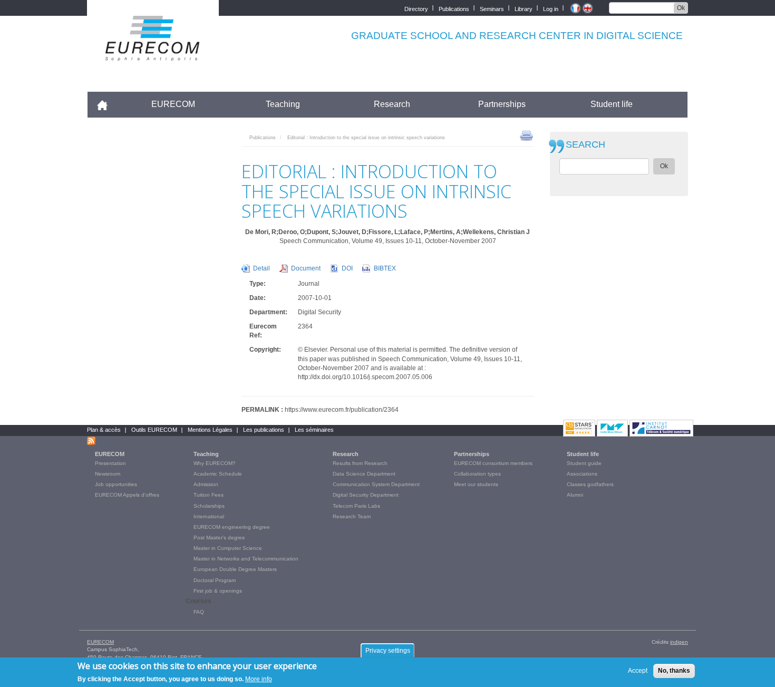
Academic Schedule (217, 474)
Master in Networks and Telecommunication (245, 559)
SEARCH (585, 145)
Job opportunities (116, 484)
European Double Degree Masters (235, 569)
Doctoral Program (214, 580)
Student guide (584, 463)
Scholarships (209, 506)
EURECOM (173, 104)
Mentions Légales (210, 430)
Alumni (575, 495)
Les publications (263, 430)
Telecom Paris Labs (356, 506)
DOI (347, 268)
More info (258, 678)
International (208, 516)
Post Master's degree (219, 537)
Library (523, 8)
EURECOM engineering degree (231, 527)
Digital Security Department (366, 495)
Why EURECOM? (214, 463)
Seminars (492, 8)
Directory (416, 8)
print (526, 135)
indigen (679, 642)
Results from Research (360, 463)
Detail (261, 268)
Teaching (283, 104)
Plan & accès (104, 430)
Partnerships (502, 104)
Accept (637, 670)
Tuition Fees (208, 495)
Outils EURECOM (154, 430)
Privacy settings (387, 650)
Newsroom (107, 474)
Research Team (352, 516)
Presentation (110, 463)
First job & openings (217, 591)
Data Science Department (364, 474)
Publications (454, 8)
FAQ (198, 612)
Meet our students (476, 484)
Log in (550, 8)
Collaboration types (477, 474)
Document (306, 268)
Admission (205, 484)
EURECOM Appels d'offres (127, 495)
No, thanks (674, 670)
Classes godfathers (590, 484)
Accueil (107, 104)
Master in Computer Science (227, 548)
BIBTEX (385, 268)
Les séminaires (314, 430)
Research (392, 104)
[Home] (153, 53)
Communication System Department (376, 484)
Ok (681, 8)
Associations (582, 474)
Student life (611, 104)
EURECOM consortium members (493, 463)
